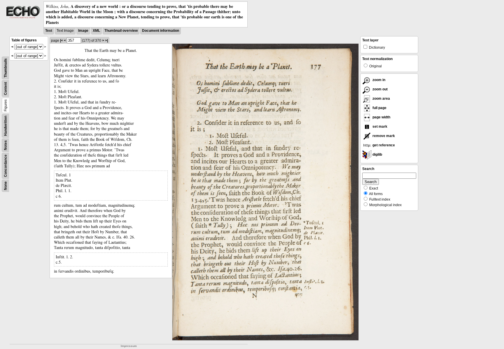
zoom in (378, 80)
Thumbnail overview (121, 31)
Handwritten (6, 126)
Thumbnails (6, 68)
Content (6, 88)
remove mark (383, 136)
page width (381, 117)
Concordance (6, 166)
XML (96, 31)
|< (61, 40)
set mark (379, 126)
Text (48, 31)
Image (83, 31)
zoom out (380, 89)
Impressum (129, 346)
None (6, 185)
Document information (160, 31)
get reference (383, 145)
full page (379, 108)
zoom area (381, 99)
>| (106, 40)
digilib (377, 154)
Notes (6, 145)
